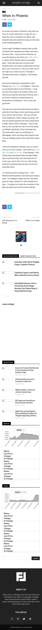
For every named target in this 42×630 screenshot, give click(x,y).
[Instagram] (18, 619)
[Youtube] (30, 619)
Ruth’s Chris (15, 86)
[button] (39, 3)
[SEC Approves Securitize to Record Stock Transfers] (7, 403)
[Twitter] (24, 619)
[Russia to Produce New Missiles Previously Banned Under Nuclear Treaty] (7, 371)
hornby (34, 193)
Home (4, 8)
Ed (5, 19)
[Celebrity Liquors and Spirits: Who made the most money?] (7, 275)
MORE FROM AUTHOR (28, 256)
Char (29, 57)
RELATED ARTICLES (11, 256)
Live (9, 8)
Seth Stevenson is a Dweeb (9, 221)
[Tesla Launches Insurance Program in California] (7, 382)
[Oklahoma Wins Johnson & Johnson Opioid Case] (7, 393)
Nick (17, 152)
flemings (30, 193)
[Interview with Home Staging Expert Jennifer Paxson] (7, 264)
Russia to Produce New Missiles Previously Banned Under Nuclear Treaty (27, 370)
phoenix (25, 193)
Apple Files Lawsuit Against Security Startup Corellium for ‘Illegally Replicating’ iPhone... (26, 413)
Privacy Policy (28, 627)
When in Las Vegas (33, 220)
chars (38, 193)
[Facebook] (12, 619)
